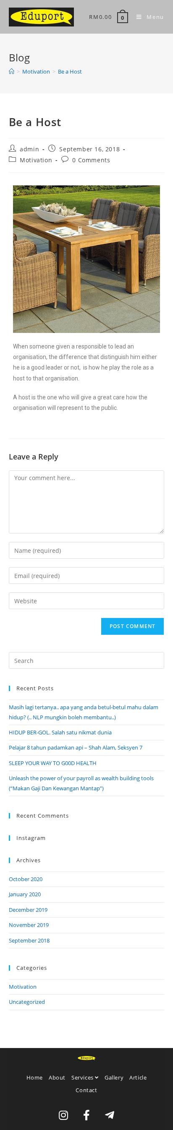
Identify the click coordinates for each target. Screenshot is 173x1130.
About (57, 1077)
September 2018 (29, 940)
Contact (86, 1090)
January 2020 (25, 894)
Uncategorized (27, 1002)
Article (138, 1077)
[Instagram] (63, 1115)
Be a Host (70, 71)
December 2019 (28, 910)
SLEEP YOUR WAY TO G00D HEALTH (53, 763)
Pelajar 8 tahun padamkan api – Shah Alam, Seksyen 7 (75, 747)
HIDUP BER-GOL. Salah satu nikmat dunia (60, 732)
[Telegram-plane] (109, 1115)
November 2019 (29, 925)
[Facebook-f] (86, 1115)
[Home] (11, 71)
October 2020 (25, 879)
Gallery (114, 1077)
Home (34, 1077)
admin (29, 149)
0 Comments (91, 160)
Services (83, 1077)
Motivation (36, 160)
